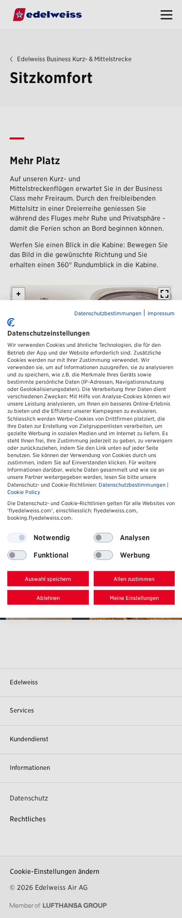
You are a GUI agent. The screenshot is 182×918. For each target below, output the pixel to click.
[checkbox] (103, 538)
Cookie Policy (23, 492)
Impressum (161, 313)
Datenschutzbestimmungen (107, 313)
